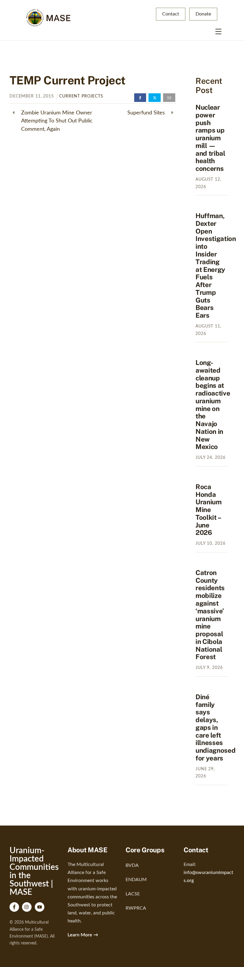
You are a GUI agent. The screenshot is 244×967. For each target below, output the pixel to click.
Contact (170, 14)
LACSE (133, 894)
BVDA (132, 865)
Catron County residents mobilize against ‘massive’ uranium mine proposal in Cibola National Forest (210, 615)
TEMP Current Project (67, 80)
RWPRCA (136, 908)
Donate (203, 14)
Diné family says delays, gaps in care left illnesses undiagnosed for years (215, 727)
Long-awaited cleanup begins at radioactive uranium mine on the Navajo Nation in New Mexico (212, 405)
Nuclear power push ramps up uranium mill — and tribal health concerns (210, 137)
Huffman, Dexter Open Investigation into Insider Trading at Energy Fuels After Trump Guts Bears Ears (215, 265)
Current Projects (81, 96)
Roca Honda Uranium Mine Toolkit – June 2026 (208, 510)
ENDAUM (136, 879)
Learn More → (83, 935)
